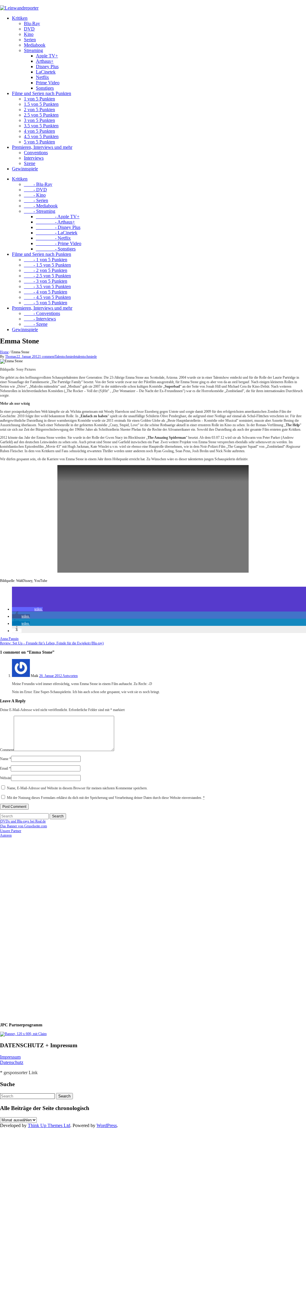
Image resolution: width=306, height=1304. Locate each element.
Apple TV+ (47, 55)
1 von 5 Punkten (39, 98)
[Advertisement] (39, 927)
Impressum (10, 1057)
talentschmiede (86, 356)
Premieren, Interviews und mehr (42, 147)
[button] (27, 609)
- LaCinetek (56, 232)
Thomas (10, 356)
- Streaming (39, 211)
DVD (29, 28)
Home (4, 352)
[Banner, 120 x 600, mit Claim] (23, 1034)
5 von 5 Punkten (39, 141)
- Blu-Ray (38, 184)
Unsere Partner (10, 831)
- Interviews (40, 318)
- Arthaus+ (55, 221)
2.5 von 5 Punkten (41, 114)
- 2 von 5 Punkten (45, 270)
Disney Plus (47, 66)
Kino (28, 34)
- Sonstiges (56, 248)
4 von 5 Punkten (39, 131)
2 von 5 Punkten (39, 109)
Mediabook (34, 45)
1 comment (47, 356)
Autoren (6, 835)
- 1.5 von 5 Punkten (47, 264)
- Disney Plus (58, 227)
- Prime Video (58, 243)
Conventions (36, 152)
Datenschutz (11, 1062)
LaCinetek (46, 71)
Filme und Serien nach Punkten (41, 93)
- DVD (35, 189)
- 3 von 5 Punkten (45, 281)
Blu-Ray (32, 23)
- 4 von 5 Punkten (45, 291)
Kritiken (19, 18)
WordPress (107, 1125)
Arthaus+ (44, 61)
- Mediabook (41, 205)
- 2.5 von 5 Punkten (47, 275)
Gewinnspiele (25, 168)
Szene (29, 163)
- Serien (36, 200)
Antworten (70, 676)
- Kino (35, 195)
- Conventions (42, 313)
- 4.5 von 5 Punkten (47, 297)
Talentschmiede (65, 356)
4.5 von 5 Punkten (41, 136)
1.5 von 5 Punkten (41, 104)
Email (5, 768)
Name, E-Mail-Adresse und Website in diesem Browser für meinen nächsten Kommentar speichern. (77, 788)
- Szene (36, 324)
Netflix (42, 77)
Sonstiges (45, 88)
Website (5, 778)
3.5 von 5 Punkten (41, 125)
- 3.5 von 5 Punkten (47, 286)
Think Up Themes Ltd (49, 1125)
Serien (30, 39)
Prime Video (47, 82)
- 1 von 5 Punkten (45, 259)
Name (5, 759)
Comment (7, 750)
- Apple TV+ (57, 216)
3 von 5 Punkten (39, 120)
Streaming (33, 50)
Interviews (34, 157)
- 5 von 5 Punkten (45, 302)
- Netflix (53, 238)
